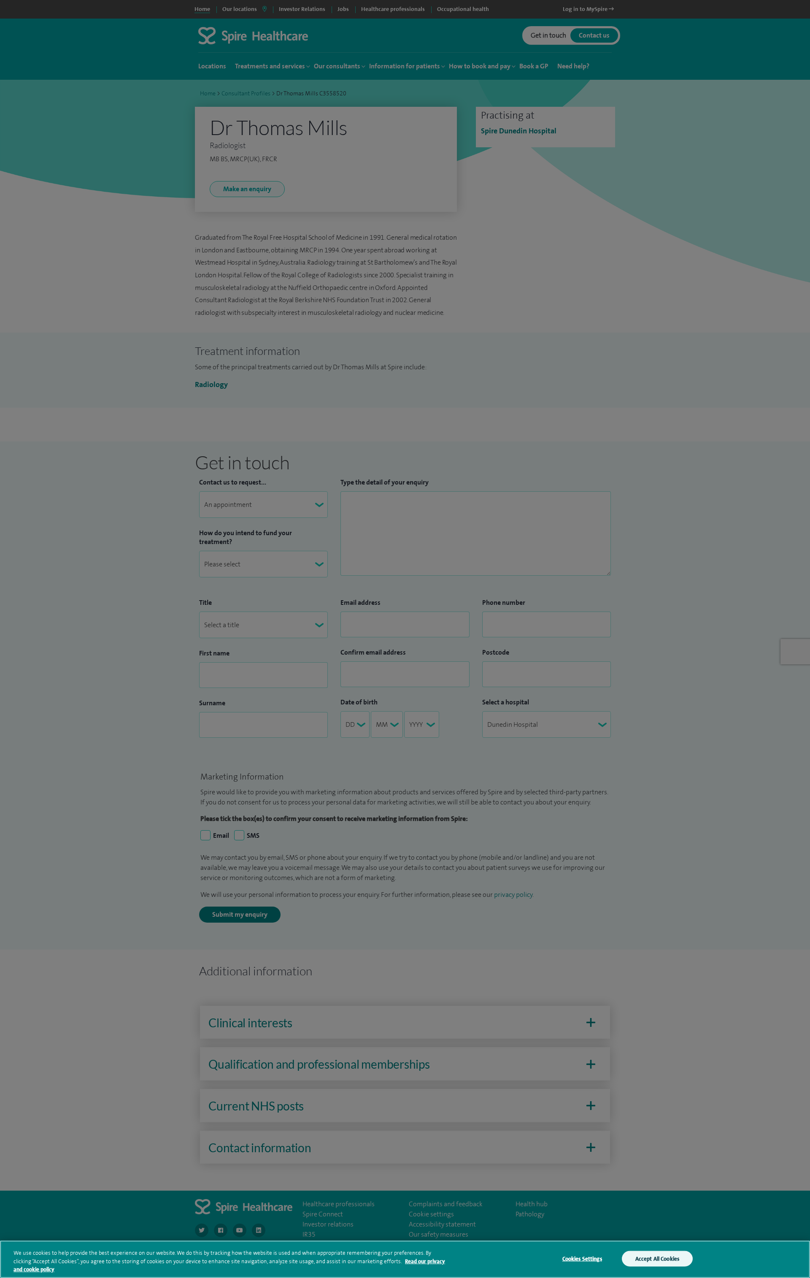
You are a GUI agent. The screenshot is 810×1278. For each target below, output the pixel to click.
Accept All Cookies (657, 1258)
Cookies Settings (582, 1258)
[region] (405, 1259)
